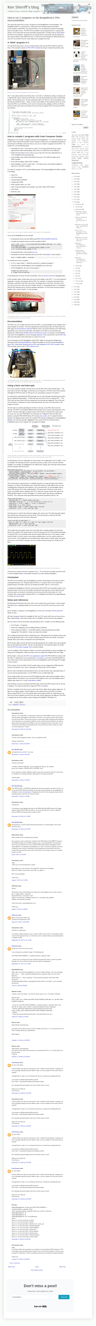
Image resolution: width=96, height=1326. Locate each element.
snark (81, 165)
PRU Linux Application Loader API (36, 656)
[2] (48, 139)
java (87, 152)
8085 (82, 135)
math (79, 154)
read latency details (34, 680)
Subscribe (75, 17)
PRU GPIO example (34, 48)
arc (87, 139)
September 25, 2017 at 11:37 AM (21, 940)
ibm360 (74, 152)
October (77, 207)
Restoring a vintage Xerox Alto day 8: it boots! (81, 213)
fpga (73, 148)
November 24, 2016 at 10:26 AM (21, 729)
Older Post (62, 1266)
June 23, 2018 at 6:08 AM (19, 985)
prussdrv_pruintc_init (43, 416)
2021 (75, 189)
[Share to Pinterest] (22, 702)
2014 (75, 289)
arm (79, 140)
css (78, 144)
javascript (74, 154)
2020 (75, 192)
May (76, 273)
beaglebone (16, 704)
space (86, 165)
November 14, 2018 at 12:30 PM (21, 1199)
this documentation (26, 792)
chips (73, 144)
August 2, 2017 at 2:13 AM (19, 880)
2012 (75, 294)
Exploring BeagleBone (25, 342)
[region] (37, 121)
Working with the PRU (29, 344)
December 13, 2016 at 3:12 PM (21, 829)
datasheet (39, 335)
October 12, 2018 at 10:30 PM (21, 1056)
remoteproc (40, 658)
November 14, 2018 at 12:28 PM (21, 1126)
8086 (86, 135)
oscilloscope (75, 156)
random (85, 158)
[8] (59, 392)
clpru (43, 611)
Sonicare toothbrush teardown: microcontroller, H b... (81, 220)
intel (78, 152)
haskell (73, 150)
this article (58, 611)
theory (73, 169)
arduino (74, 140)
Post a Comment (15, 1263)
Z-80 (80, 169)
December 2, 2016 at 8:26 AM (21, 754)
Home (37, 1266)
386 (73, 135)
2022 (75, 186)
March (77, 278)
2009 (75, 302)
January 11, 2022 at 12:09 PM (21, 1259)
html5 (78, 150)
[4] (53, 262)
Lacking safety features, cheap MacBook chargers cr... (81, 253)
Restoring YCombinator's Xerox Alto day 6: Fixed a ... (80, 245)
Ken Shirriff (15, 749)
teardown (85, 167)
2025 (75, 179)
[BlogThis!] (17, 702)
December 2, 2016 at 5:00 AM (21, 743)
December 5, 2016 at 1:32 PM (21, 780)
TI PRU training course (32, 346)
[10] (60, 397)
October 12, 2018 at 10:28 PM (21, 1040)
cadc (80, 142)
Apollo (79, 139)
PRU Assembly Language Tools (22, 647)
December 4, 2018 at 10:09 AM (21, 1239)
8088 (77, 137)
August (77, 265)
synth (79, 167)
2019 (75, 194)
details (10, 420)
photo (87, 156)
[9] (27, 397)
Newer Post (11, 1266)
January (77, 283)
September (78, 209)
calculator (85, 142)
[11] (39, 571)
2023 (75, 184)
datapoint (83, 144)
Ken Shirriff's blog (23, 7)
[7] (61, 388)
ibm (82, 150)
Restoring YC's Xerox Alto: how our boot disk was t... (81, 239)
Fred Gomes (16, 1062)
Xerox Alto (20, 596)
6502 (76, 135)
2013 (75, 292)
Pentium (82, 156)
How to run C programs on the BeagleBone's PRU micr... (81, 232)
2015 (75, 286)
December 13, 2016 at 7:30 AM (21, 816)
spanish (74, 167)
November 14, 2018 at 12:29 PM (21, 1162)
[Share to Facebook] (21, 702)
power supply (77, 158)
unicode (77, 168)
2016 (75, 202)
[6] (52, 278)
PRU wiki (63, 335)
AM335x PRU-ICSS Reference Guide (35, 333)
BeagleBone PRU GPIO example (49, 344)
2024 (75, 181)
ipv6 (82, 152)
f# (83, 146)
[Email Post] (10, 702)
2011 (75, 297)
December (78, 204)
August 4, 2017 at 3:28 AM (19, 909)
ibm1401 (85, 150)
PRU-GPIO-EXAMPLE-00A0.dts (47, 239)
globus (86, 148)
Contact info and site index (79, 20)
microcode (85, 154)
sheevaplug (75, 165)
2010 (75, 299)
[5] (39, 267)
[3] (62, 143)
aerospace (82, 137)
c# (77, 142)
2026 (75, 176)
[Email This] (15, 702)
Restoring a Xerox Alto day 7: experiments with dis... (81, 226)
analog (74, 139)
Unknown (15, 915)
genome (82, 148)
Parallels (17, 618)
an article (58, 32)
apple (83, 139)
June (77, 271)
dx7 (87, 144)
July (76, 268)
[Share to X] (19, 702)
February (78, 281)
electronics (22, 704)
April (76, 276)
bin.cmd (34, 252)
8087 (73, 137)
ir (84, 152)
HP (76, 150)
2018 (75, 197)
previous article (48, 276)
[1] (15, 107)
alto (87, 137)
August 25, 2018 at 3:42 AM (20, 1016)
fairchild (86, 146)
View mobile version (37, 1270)
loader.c (48, 254)
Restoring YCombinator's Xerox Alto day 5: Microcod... (80, 260)
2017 (75, 199)
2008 (75, 304)
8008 (79, 135)
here (22, 148)
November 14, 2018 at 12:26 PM (21, 1093)
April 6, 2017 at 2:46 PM (19, 854)
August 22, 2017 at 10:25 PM (20, 922)
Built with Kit (40, 1306)
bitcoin (73, 142)
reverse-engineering (77, 161)
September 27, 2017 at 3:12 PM (21, 963)
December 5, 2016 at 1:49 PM (21, 796)
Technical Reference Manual (23, 328)
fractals (77, 148)
